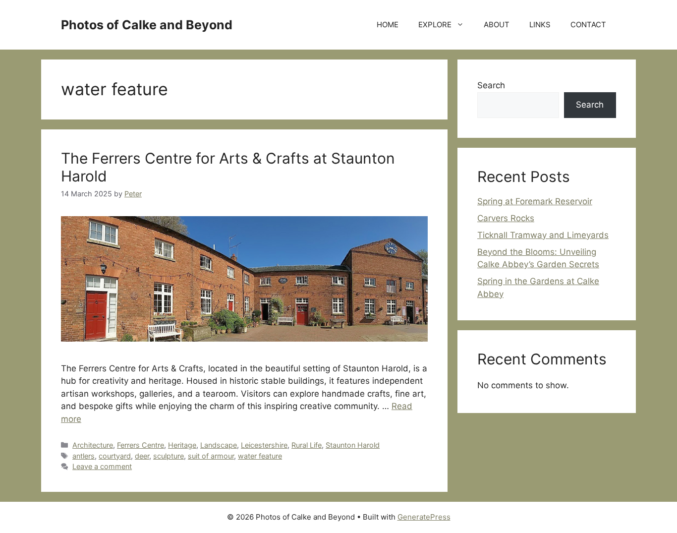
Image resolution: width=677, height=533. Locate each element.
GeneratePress (424, 517)
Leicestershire (264, 445)
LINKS (540, 24)
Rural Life (306, 445)
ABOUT (496, 24)
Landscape (218, 445)
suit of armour (211, 456)
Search (491, 85)
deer (142, 456)
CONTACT (588, 24)
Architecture (92, 445)
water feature (260, 456)
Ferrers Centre (140, 445)
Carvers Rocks (505, 218)
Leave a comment (102, 466)
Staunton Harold (353, 445)
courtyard (115, 456)
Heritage (182, 445)
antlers (83, 456)
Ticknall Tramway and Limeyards (543, 235)
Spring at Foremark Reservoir (534, 201)
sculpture (168, 456)
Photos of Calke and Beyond (146, 24)
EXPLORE (434, 24)
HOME (387, 24)
